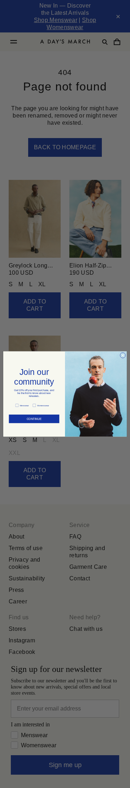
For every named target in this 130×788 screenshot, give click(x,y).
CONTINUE (34, 417)
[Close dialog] (122, 355)
